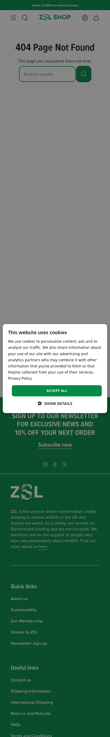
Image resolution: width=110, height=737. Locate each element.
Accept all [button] (56, 390)
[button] (55, 403)
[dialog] (55, 368)
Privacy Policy (20, 378)
